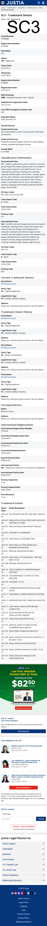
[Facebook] (18, 893)
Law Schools (8, 859)
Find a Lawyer (7, 809)
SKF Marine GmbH (8, 284)
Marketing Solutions (12, 880)
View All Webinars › (23, 787)
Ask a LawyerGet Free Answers (9, 719)
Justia (3, 8)
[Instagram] (22, 893)
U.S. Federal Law (10, 864)
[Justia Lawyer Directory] (34, 893)
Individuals (8, 849)
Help (23, 910)
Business (7, 854)
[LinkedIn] (12, 893)
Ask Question (23, 731)
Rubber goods (32, 8)
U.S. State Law (9, 870)
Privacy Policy (23, 918)
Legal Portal (23, 902)
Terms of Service (23, 914)
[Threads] (25, 893)
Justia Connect (23, 898)
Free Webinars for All (11, 740)
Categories (21, 8)
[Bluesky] (28, 893)
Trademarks (11, 8)
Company (23, 906)
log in (8, 306)
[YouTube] (15, 893)
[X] (31, 893)
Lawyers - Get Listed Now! (23, 826)
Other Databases (10, 875)
